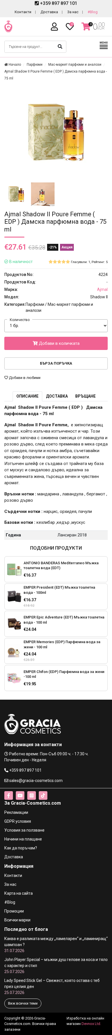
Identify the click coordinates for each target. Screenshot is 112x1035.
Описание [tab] (27, 396)
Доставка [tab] (57, 396)
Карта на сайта (18, 893)
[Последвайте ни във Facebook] (8, 795)
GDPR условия (17, 821)
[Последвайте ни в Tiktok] (43, 795)
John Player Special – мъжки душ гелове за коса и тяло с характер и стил (56, 965)
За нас (72, 12)
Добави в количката (59, 343)
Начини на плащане (23, 839)
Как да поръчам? (20, 848)
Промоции (14, 911)
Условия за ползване (24, 830)
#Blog (93, 12)
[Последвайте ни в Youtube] (20, 795)
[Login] (55, 27)
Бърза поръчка (56, 363)
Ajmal (102, 289)
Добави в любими (24, 378)
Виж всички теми (23, 1003)
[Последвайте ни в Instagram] (31, 795)
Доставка (49, 12)
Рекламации (16, 812)
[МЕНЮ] (104, 48)
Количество (20, 320)
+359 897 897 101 (58, 3)
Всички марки (17, 920)
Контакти (23, 12)
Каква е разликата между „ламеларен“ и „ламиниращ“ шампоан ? (56, 944)
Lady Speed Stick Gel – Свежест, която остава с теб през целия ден (52, 986)
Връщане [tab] (85, 396)
